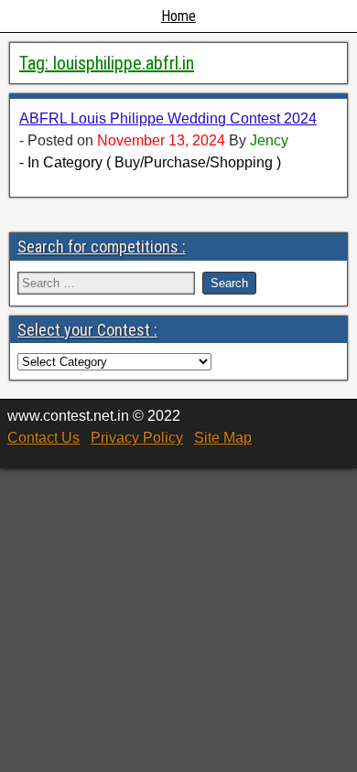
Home (178, 16)
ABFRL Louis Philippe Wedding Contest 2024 (168, 118)
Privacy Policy (137, 437)
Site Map (223, 437)
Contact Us (43, 437)
